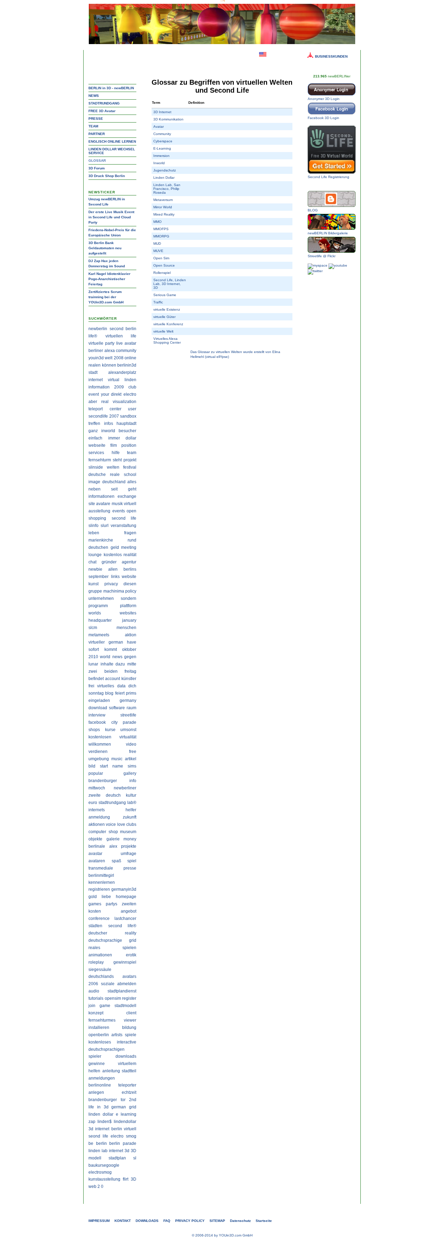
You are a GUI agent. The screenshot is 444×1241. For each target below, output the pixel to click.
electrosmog (100, 1172)
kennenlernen (101, 882)
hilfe (116, 452)
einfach (95, 438)
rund (132, 540)
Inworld (159, 163)
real (105, 401)
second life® (122, 925)
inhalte (107, 664)
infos (108, 423)
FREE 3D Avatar (102, 111)
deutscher (97, 933)
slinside (95, 467)
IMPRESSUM (99, 1221)
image (94, 481)
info (132, 780)
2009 (119, 387)
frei (91, 686)
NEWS (93, 96)
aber (92, 401)
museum (128, 831)
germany (128, 700)
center (115, 408)
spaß (116, 860)
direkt (116, 394)
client (131, 1013)
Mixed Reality (163, 214)
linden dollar (100, 1114)
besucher (127, 430)
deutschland (114, 481)
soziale (107, 983)
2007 (114, 416)
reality (130, 933)
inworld (108, 430)
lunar (93, 664)
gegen (130, 656)
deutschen (98, 547)
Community (162, 134)
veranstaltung (123, 525)
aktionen (96, 824)
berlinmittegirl (101, 875)
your (105, 394)
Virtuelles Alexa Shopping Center (167, 340)
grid (132, 940)
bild (91, 766)
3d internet (98, 1128)
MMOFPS (161, 229)
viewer (130, 1020)
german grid (123, 1107)
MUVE (158, 251)
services (96, 452)
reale (115, 474)
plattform (128, 605)
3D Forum (96, 168)
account (112, 678)
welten (113, 467)
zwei (92, 671)
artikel (130, 758)
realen (94, 365)
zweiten (129, 904)
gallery (129, 773)
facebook (97, 722)
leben (93, 532)
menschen (126, 627)
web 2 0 (95, 1186)
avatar (130, 343)
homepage (126, 896)
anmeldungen (101, 1078)
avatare (103, 503)
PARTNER (96, 134)
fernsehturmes (102, 1020)
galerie (113, 839)
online (130, 357)
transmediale (100, 868)
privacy (111, 583)
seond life (98, 1136)
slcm (92, 627)
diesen (129, 583)
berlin (131, 328)
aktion (130, 634)
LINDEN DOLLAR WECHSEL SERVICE (111, 151)
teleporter (127, 1085)
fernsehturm (99, 460)
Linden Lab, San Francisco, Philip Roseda (166, 188)
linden (130, 379)
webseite (96, 445)
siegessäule (99, 969)
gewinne (96, 1063)
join (91, 1005)
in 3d (103, 1107)
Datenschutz (240, 1221)
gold (92, 896)
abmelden (126, 983)
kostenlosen (99, 737)
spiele (130, 1034)
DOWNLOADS (147, 1221)
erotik (131, 955)
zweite (94, 795)
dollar (131, 438)
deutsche (97, 474)
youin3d (96, 357)
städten (95, 925)
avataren (96, 860)
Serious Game (164, 295)
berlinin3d (126, 365)
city (114, 722)
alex (113, 846)
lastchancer (125, 918)
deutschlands (101, 976)
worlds (94, 613)
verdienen (98, 751)
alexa (109, 350)
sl (134, 1158)
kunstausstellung (104, 1179)
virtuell (130, 503)
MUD (157, 243)
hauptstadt (126, 423)
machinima (113, 591)
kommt (110, 649)
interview (96, 715)
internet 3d (119, 1150)
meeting (128, 547)
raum (131, 707)
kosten (94, 911)
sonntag (96, 693)
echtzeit (129, 1092)
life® (92, 336)
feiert (120, 693)
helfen (94, 1070)
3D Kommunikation (168, 119)
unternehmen (101, 598)
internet (95, 379)
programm (98, 605)
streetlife (128, 715)
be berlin (97, 1143)
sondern (128, 598)
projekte (128, 846)
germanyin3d (123, 889)
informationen (101, 496)
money (129, 839)
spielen (129, 947)
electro (129, 394)
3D (133, 1179)
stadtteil (129, 1070)
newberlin (97, 328)
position (128, 445)
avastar (95, 853)
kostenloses (99, 1042)
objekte (95, 839)
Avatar (158, 126)
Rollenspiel (162, 273)
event (93, 394)
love (121, 824)
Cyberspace (162, 141)
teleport (95, 408)
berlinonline (99, 1085)
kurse (110, 729)
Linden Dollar (163, 177)
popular (95, 773)
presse (129, 868)
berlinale (96, 846)
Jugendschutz (164, 170)
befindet (96, 678)
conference (99, 918)
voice (111, 824)
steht (117, 460)
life (133, 336)
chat (92, 562)
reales (94, 947)
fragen (130, 532)
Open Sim (161, 258)
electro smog (123, 1136)
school (130, 474)
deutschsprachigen (106, 1049)
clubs (131, 824)
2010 (93, 656)
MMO (157, 222)
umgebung (98, 758)
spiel (131, 860)
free (132, 751)
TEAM (93, 126)
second (116, 328)
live (119, 343)
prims (131, 693)
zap (91, 1121)
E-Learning (162, 148)
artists (116, 1034)
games (94, 904)
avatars (129, 976)
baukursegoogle (103, 1165)
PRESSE (95, 118)
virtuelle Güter (164, 317)
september (98, 576)
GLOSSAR (97, 160)
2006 (93, 983)
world (105, 656)
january (129, 620)
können (109, 365)
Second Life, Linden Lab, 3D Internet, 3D (169, 284)
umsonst (128, 729)
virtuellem (127, 1063)
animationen (100, 955)
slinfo (93, 525)
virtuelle (95, 343)
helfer (131, 809)
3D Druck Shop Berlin (106, 176)
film (113, 445)
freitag (130, 671)
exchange (127, 496)
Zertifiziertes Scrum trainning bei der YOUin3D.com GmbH (105, 297)
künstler (128, 678)
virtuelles (105, 686)
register (129, 998)
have (131, 642)
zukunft (129, 817)
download (97, 707)
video (131, 744)
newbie (95, 569)
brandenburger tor (107, 1099)
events (118, 511)
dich (132, 686)
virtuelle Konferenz (168, 324)
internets (96, 809)
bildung (129, 1027)
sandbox (128, 416)
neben (94, 489)
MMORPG (161, 236)
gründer (109, 562)
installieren (98, 1027)
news (117, 656)
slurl (105, 525)
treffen (94, 423)
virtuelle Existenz (166, 309)
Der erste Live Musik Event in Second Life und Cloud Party (111, 217)
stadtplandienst (122, 991)
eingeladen (99, 700)
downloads (126, 1056)
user (132, 408)
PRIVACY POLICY (190, 1221)
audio (93, 991)
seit (114, 489)
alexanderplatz (122, 372)
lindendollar (125, 1121)
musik (117, 503)
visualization (124, 401)
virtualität (127, 737)
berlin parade (122, 1143)
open (131, 511)
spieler (94, 1056)
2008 (118, 357)
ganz (93, 430)
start (104, 766)
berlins (129, 569)
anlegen (96, 1092)
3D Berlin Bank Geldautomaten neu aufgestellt (104, 248)
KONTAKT (122, 1221)
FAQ (166, 1221)
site (91, 503)
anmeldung (99, 817)
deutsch (113, 795)
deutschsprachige (105, 940)
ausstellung (99, 511)
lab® (131, 802)
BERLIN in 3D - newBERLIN (111, 88)
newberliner (125, 788)
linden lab (98, 1150)
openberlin (98, 1034)
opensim (113, 998)
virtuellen (114, 336)
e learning (126, 1114)
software (117, 707)
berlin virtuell (123, 1128)
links (115, 576)
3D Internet (162, 112)
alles (131, 481)
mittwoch (96, 788)
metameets (98, 634)
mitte (131, 664)
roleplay (96, 962)
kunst (93, 583)
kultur (131, 795)
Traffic (158, 302)
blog (109, 693)
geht (132, 489)
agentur (129, 562)
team (131, 452)
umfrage (128, 853)
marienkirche (100, 540)
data (121, 686)
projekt (129, 460)
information (99, 387)
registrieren (99, 889)
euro (92, 802)
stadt (92, 372)
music (116, 758)
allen (113, 569)
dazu (120, 664)
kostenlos (113, 554)
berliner (95, 350)
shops (94, 729)
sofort (93, 649)
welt (108, 357)
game (105, 1005)
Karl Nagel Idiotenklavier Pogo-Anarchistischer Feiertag (109, 279)
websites (128, 613)
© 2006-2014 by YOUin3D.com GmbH (222, 1235)
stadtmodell (125, 1005)
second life (124, 518)
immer (114, 438)
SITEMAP (217, 1221)
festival (129, 467)
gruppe (95, 591)
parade (129, 722)
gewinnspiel (124, 962)
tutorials (95, 998)
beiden (111, 671)
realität (129, 554)
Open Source (164, 265)
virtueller (96, 642)
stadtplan (117, 1158)
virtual (113, 379)
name (117, 766)
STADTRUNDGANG (104, 103)
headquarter (100, 620)
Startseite (264, 1221)
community (126, 350)
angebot (128, 911)
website (129, 576)
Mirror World (162, 207)
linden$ (104, 1121)
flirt (125, 1179)
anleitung (111, 1070)
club (132, 387)
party (109, 343)
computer (97, 831)
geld (115, 547)
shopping (97, 518)
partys (111, 904)
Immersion (161, 156)
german (116, 642)
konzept (95, 1013)
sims (132, 766)
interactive (126, 1042)
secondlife (98, 416)
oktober (129, 649)
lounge (95, 554)
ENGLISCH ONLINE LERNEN (112, 141)
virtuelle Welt (163, 331)
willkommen (99, 744)
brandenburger (102, 780)
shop (113, 831)
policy (130, 591)
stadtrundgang (112, 802)
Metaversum (163, 200)
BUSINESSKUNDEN (331, 56)
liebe (106, 896)
